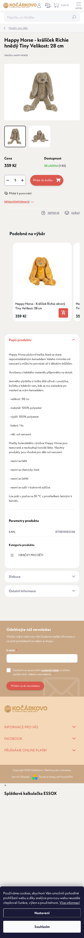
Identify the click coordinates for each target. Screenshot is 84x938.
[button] (8, 282)
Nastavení (42, 913)
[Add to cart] (63, 313)
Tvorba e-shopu (47, 776)
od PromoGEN (64, 776)
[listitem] (42, 282)
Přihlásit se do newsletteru (25, 685)
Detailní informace (17, 201)
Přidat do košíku (43, 180)
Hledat (74, 17)
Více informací (69, 902)
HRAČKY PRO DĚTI (31, 555)
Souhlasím (42, 926)
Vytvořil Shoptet (20, 776)
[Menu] (78, 5)
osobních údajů (50, 670)
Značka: (16, 55)
